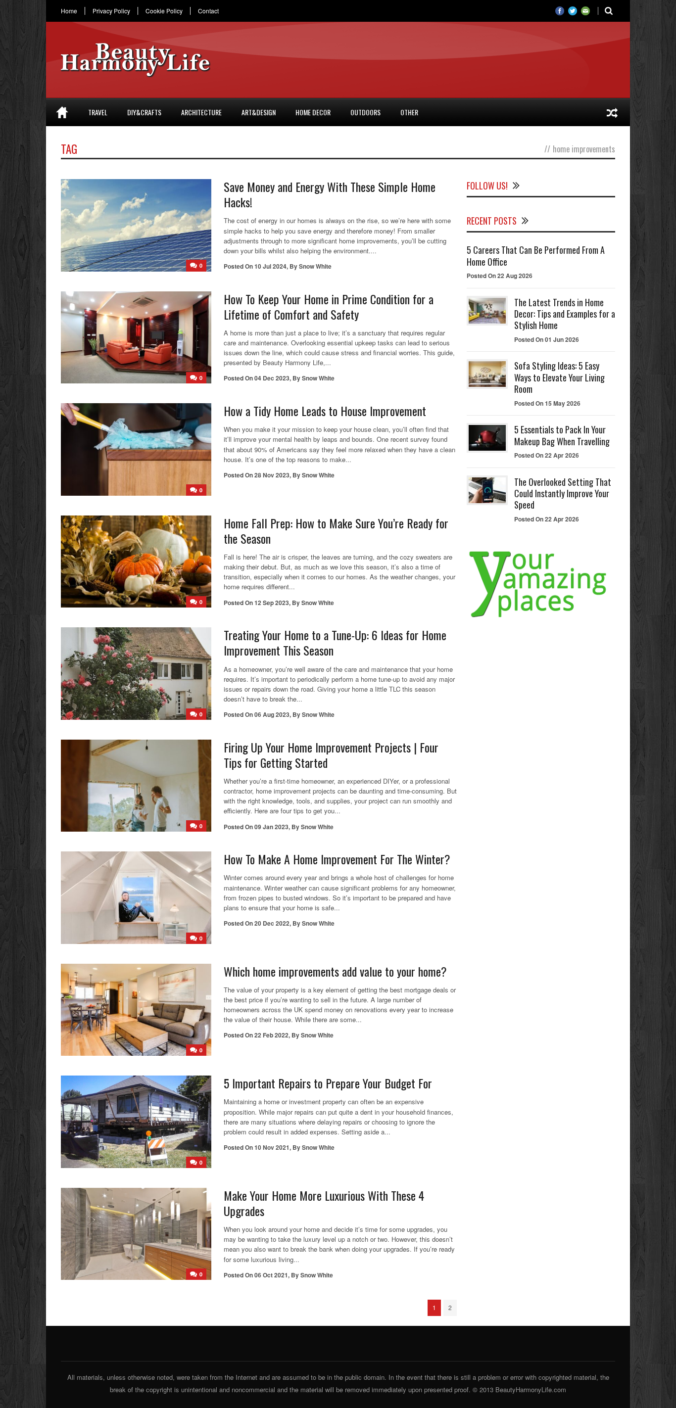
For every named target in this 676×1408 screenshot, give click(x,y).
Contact (208, 11)
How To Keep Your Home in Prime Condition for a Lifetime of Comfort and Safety (329, 306)
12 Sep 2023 (271, 602)
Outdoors (365, 112)
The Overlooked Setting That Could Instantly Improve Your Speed (562, 493)
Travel (97, 112)
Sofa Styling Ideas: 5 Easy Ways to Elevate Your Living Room (559, 377)
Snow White (315, 266)
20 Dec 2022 (272, 923)
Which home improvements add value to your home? (335, 971)
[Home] (62, 112)
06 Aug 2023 (272, 714)
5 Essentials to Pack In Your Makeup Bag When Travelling (562, 435)
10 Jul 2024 (270, 266)
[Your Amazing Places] (541, 617)
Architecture (201, 112)
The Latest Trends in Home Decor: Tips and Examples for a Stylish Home (564, 314)
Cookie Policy (164, 11)
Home (69, 11)
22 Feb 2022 (271, 1035)
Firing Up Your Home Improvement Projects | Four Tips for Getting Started (331, 754)
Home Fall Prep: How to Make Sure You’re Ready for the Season (336, 530)
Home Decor (313, 112)
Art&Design (258, 112)
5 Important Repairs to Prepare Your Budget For (328, 1083)
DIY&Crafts (144, 112)
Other (409, 112)
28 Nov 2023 (272, 474)
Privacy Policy (111, 11)
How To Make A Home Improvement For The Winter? (337, 859)
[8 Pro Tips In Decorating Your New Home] (612, 112)
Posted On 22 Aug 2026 (499, 275)
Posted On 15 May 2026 (547, 403)
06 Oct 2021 (271, 1274)
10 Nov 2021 (272, 1147)
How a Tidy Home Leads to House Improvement (325, 411)
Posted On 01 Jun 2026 (546, 339)
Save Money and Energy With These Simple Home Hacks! (329, 194)
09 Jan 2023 (271, 826)
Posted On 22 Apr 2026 (546, 455)
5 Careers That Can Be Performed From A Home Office (536, 255)
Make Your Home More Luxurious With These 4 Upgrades (324, 1203)
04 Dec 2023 (272, 378)
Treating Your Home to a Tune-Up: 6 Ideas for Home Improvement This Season (335, 642)
